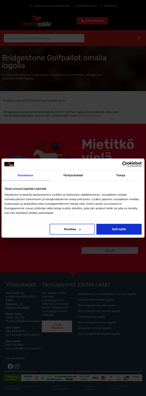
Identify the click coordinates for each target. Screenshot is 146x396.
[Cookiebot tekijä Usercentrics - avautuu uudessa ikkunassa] (125, 164)
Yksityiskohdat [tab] (73, 175)
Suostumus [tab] (25, 175)
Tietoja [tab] (120, 175)
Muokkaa (70, 229)
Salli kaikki (119, 229)
